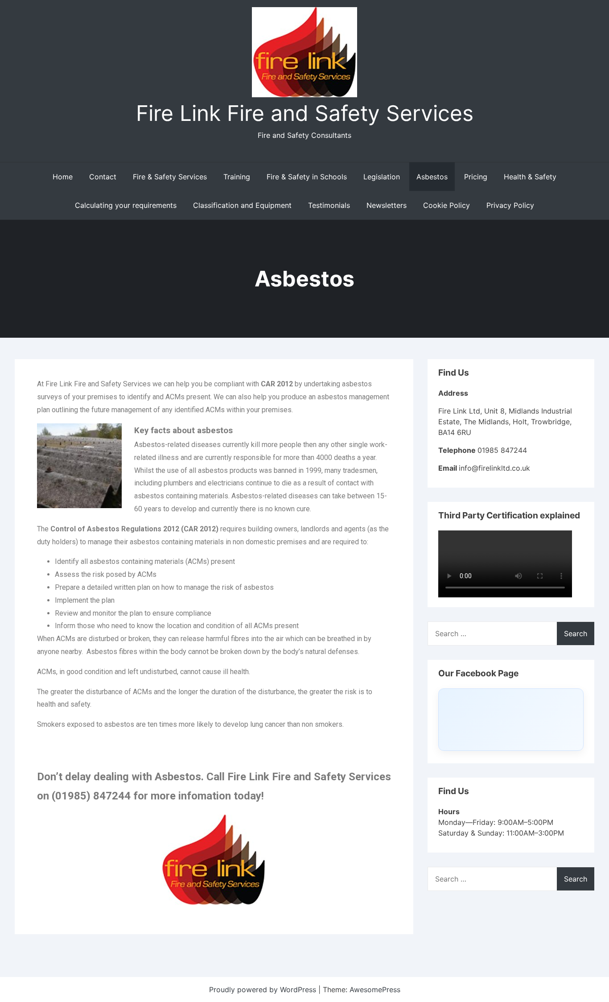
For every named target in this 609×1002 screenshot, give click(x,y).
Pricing (475, 176)
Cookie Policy (446, 205)
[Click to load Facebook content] (511, 719)
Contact (102, 176)
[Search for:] (511, 633)
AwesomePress (375, 989)
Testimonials (329, 205)
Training (236, 176)
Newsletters (386, 205)
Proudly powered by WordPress (263, 989)
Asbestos (432, 176)
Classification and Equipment (242, 205)
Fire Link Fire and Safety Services (304, 113)
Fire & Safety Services (170, 176)
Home (63, 176)
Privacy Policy (510, 205)
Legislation (381, 176)
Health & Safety (530, 176)
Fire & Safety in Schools (307, 176)
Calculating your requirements (126, 205)
